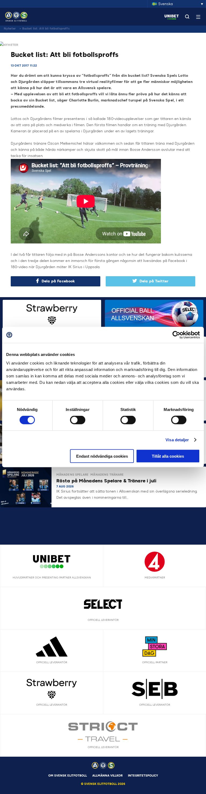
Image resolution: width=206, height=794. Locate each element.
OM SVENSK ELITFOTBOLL (67, 775)
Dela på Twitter (153, 281)
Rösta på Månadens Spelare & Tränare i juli (107, 481)
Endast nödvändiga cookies (102, 456)
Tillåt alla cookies (168, 456)
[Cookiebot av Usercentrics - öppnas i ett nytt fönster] (176, 335)
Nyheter (10, 28)
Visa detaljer (177, 440)
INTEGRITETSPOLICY (143, 775)
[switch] (77, 420)
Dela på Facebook (58, 281)
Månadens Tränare (107, 474)
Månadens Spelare (72, 474)
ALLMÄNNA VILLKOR (107, 775)
